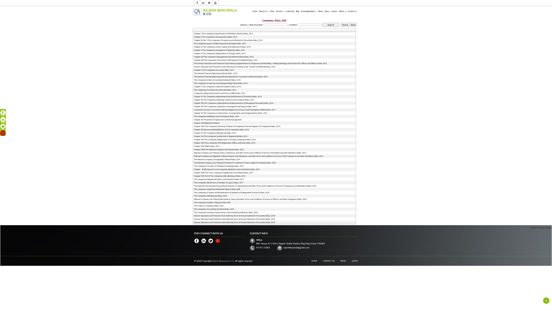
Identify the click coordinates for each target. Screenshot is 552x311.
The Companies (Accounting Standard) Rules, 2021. (214, 209)
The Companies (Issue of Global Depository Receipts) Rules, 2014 (220, 43)
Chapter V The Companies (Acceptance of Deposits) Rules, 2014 (219, 50)
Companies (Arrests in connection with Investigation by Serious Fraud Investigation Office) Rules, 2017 (234, 110)
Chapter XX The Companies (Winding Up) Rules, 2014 (215, 133)
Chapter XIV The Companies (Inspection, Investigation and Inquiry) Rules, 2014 (225, 106)
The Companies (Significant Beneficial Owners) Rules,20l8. (217, 189)
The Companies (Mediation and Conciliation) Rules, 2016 (216, 116)
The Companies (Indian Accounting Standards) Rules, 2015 (217, 80)
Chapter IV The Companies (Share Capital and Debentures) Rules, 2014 (222, 47)
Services (279, 11)
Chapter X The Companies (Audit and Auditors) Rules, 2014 (217, 87)
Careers (334, 11)
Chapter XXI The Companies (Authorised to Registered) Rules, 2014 (220, 136)
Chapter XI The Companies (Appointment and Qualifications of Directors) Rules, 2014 (228, 96)
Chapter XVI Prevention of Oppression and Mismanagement (218, 120)
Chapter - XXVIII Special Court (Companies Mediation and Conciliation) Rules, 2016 (227, 169)
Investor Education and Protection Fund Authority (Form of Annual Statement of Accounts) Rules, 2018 (234, 216)
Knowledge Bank (308, 11)
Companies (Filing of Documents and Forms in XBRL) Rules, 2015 (219, 93)
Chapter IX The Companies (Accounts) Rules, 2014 (214, 70)
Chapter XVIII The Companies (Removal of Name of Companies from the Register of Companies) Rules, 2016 (237, 126)
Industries (290, 11)
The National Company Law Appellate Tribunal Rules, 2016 (217, 159)
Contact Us (352, 11)
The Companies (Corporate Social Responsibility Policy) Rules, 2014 (220, 83)
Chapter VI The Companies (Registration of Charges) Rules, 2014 (219, 53)
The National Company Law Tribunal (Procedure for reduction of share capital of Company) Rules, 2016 (235, 163)
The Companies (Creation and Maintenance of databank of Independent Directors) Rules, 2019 (231, 192)
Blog (297, 11)
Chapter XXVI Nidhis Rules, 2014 (207, 146)
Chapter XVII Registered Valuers (207, 123)
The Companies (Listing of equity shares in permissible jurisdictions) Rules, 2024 (226, 212)
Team (272, 11)
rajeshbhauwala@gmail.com (296, 248)
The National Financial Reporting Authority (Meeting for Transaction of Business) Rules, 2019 (231, 77)
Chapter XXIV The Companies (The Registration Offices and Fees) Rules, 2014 (224, 143)
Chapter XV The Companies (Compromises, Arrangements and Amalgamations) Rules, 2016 (230, 113)
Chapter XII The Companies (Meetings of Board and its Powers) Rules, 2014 (224, 100)
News (320, 11)
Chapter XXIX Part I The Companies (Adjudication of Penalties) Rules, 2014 (223, 173)
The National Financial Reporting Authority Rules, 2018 (215, 73)
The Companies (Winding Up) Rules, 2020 (210, 196)
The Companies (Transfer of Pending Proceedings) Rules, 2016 (219, 166)
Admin (342, 11)
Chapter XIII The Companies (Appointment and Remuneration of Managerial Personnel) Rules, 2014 (233, 103)
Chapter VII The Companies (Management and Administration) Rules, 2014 (224, 57)
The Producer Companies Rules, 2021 (209, 206)
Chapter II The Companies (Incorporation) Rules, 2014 (215, 37)
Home (255, 11)
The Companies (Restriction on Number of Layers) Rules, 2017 (218, 183)
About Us (263, 11)
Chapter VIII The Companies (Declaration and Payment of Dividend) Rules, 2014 (225, 60)
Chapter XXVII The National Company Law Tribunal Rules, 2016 (219, 149)
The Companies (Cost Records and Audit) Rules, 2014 (215, 90)
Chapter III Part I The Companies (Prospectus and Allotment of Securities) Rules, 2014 (228, 40)
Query (327, 11)
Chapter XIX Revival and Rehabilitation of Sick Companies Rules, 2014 (221, 130)
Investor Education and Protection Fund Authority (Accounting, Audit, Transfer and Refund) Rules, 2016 (234, 67)
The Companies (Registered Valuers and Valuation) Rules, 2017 (219, 179)
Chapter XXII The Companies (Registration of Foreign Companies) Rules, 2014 (225, 140)
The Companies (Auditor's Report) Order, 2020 (212, 202)
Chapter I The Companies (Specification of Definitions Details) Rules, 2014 (223, 34)
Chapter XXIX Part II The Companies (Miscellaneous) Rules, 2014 (219, 176)
